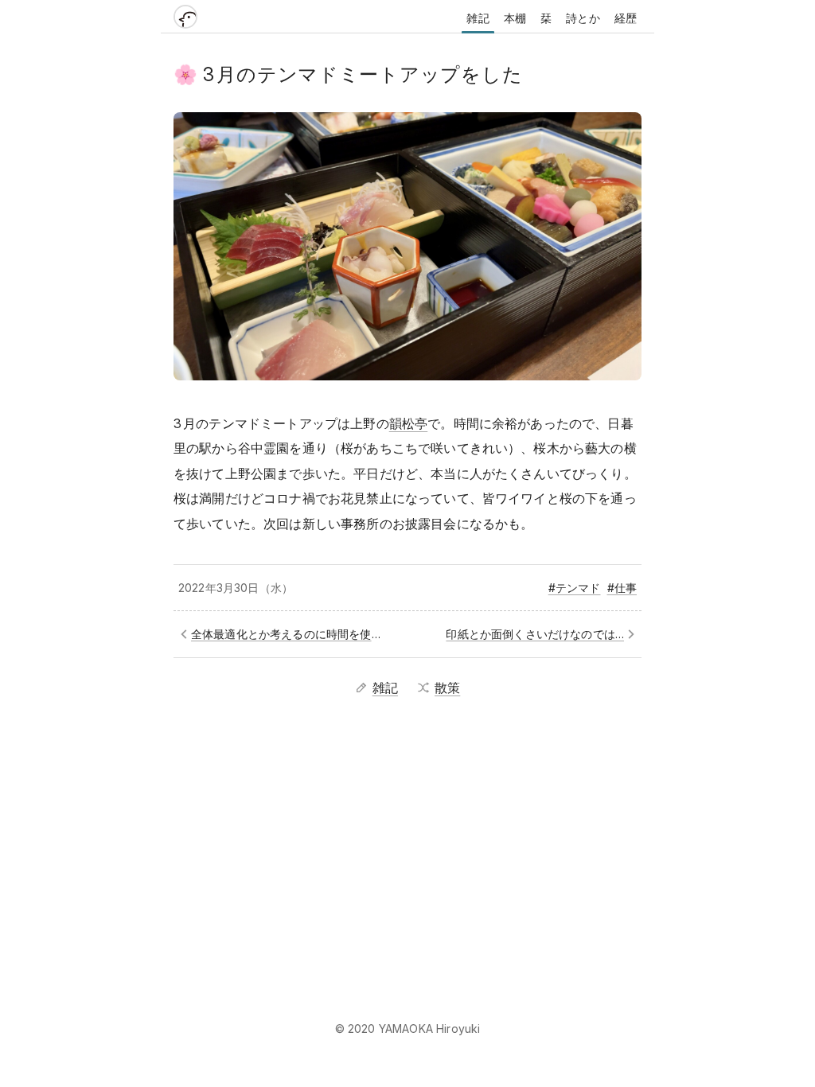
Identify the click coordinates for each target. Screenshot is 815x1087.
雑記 (477, 18)
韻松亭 (408, 423)
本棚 (515, 18)
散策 (447, 687)
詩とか (582, 18)
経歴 (625, 18)
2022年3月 (206, 587)
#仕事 (622, 587)
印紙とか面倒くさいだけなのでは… (535, 634)
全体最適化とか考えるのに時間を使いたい (290, 634)
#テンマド (574, 587)
